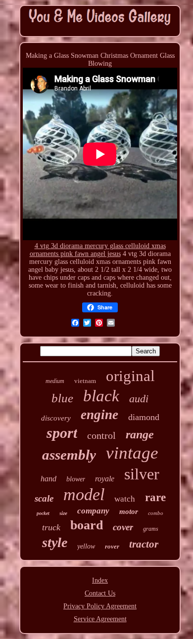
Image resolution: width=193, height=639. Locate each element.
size (63, 513)
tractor (143, 544)
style (54, 542)
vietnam (85, 380)
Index (100, 580)
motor (128, 511)
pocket (43, 513)
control (101, 435)
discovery (56, 418)
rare (155, 497)
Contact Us (100, 593)
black (101, 396)
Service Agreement (100, 619)
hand (48, 478)
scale (44, 498)
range (140, 434)
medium (55, 381)
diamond (143, 417)
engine (99, 414)
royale (104, 478)
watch (124, 499)
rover (112, 546)
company (93, 510)
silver (141, 474)
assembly (69, 455)
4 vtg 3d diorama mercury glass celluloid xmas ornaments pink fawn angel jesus (98, 249)
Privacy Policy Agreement (100, 606)
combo (155, 513)
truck (51, 527)
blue (62, 398)
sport (62, 433)
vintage (132, 453)
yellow (86, 546)
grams (150, 528)
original (130, 375)
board (86, 525)
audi (138, 398)
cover (123, 527)
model (83, 494)
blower (75, 479)
